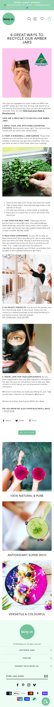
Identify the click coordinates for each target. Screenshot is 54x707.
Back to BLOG (29, 432)
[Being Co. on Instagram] (28, 684)
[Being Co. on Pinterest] (23, 684)
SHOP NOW (9, 411)
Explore (27, 658)
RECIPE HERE (23, 230)
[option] (27, 5)
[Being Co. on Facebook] (17, 684)
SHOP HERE (31, 131)
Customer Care (27, 650)
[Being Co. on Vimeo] (34, 684)
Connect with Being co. (27, 666)
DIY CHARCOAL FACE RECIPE (15, 317)
